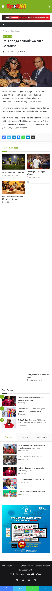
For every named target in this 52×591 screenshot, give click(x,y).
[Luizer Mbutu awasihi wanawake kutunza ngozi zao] (9, 401)
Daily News (20, 574)
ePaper (39, 574)
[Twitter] (9, 137)
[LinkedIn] (14, 137)
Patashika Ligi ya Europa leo (13, 172)
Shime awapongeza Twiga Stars (31, 479)
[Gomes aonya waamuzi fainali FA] (10, 493)
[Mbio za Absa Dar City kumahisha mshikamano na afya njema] (10, 449)
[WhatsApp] (23, 137)
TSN (12, 574)
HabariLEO (30, 574)
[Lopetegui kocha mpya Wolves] (38, 161)
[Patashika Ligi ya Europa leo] (13, 162)
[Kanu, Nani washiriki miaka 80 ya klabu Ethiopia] (13, 187)
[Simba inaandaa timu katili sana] (10, 460)
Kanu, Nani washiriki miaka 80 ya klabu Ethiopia (12, 197)
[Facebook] (4, 137)
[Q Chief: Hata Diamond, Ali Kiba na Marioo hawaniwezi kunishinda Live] (9, 423)
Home (6, 31)
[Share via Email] (33, 137)
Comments (42, 437)
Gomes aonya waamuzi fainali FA (31, 492)
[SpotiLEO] (16, 6)
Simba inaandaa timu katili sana (31, 457)
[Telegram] (28, 137)
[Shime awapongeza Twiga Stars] (10, 483)
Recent (24, 437)
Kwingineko (15, 31)
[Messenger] (18, 137)
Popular (8, 437)
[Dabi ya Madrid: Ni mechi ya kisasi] (38, 276)
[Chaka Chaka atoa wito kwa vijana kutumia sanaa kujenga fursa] (9, 412)
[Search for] (49, 7)
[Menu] (3, 7)
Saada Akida (9, 52)
